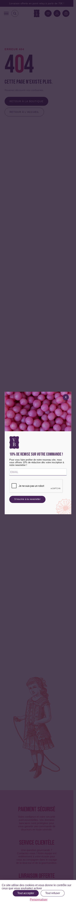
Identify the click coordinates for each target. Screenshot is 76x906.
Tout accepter (25, 893)
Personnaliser (38, 899)
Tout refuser (52, 893)
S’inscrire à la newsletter (27, 499)
